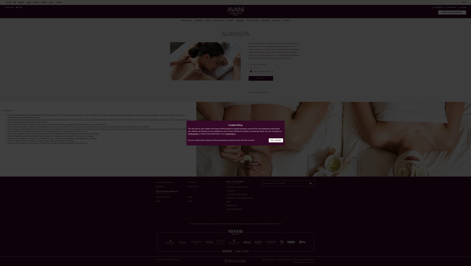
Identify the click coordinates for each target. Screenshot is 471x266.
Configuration (193, 134)
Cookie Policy (230, 134)
